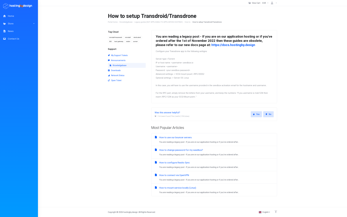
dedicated (137, 37)
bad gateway (118, 41)
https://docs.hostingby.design (233, 45)
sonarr (135, 41)
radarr (128, 41)
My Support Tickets (119, 55)
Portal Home (113, 22)
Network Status (117, 75)
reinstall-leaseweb (115, 37)
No (270, 114)
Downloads (116, 70)
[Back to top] (275, 211)
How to (187, 22)
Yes (258, 114)
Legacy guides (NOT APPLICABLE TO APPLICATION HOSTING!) (158, 22)
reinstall (128, 37)
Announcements (118, 60)
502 (110, 41)
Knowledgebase (126, 22)
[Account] (273, 3)
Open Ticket (116, 80)
